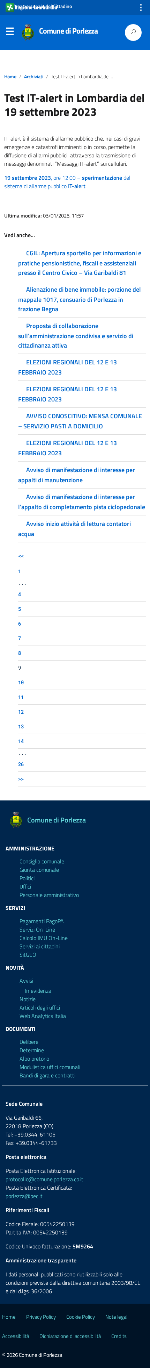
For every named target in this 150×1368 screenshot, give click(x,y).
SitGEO (28, 954)
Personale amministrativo (49, 895)
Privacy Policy (41, 1317)
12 (21, 711)
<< (21, 556)
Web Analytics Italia (43, 1016)
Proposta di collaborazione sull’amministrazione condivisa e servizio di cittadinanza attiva (75, 335)
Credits (119, 1336)
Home (10, 76)
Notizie (28, 999)
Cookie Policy (80, 1317)
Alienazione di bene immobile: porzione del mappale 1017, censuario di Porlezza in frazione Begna (79, 299)
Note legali (116, 1317)
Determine (32, 1050)
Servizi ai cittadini (40, 946)
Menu (9, 33)
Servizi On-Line (37, 929)
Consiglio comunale (42, 861)
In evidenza (38, 990)
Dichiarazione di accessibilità (70, 1336)
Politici (27, 878)
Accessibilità (15, 1336)
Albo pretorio (34, 1058)
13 (21, 726)
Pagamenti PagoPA (42, 921)
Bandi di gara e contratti (47, 1075)
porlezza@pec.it (24, 1196)
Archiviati (33, 76)
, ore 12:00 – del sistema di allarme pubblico (67, 181)
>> (21, 779)
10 (21, 682)
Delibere (29, 1042)
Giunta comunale (39, 869)
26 (21, 764)
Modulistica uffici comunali (50, 1067)
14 (21, 741)
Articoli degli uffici (40, 1007)
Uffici (25, 886)
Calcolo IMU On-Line (44, 938)
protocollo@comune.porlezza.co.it (44, 1179)
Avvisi (26, 980)
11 (21, 697)
